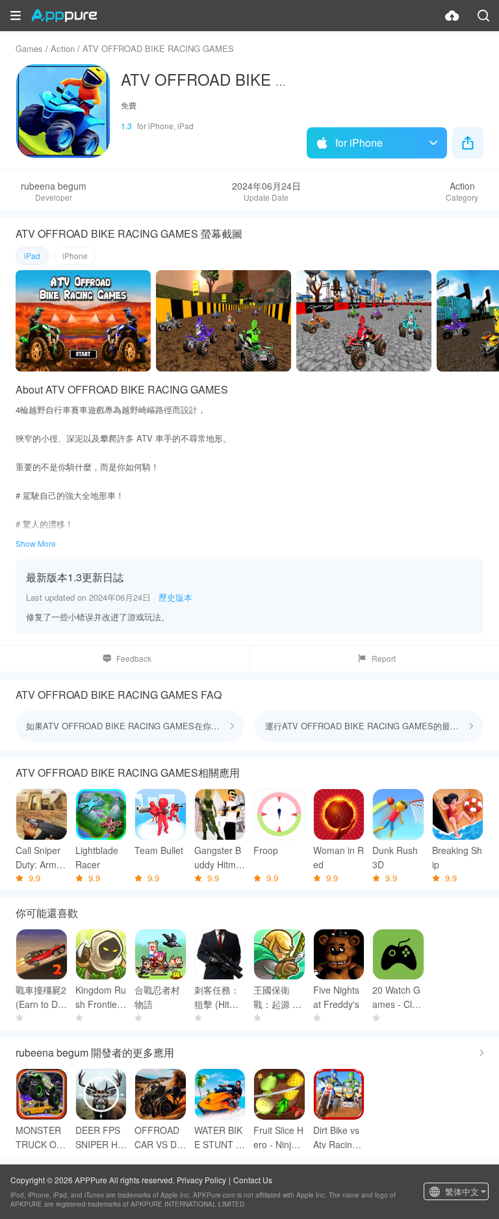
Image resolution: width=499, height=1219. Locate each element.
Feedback (133, 658)
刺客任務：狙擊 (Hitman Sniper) (218, 997)
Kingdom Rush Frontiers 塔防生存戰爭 (100, 997)
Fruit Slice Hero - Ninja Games (278, 1137)
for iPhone (359, 142)
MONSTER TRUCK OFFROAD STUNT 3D (39, 1137)
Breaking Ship (457, 857)
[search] (483, 15)
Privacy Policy (201, 1179)
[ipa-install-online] (452, 15)
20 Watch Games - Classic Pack (397, 997)
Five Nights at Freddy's (336, 997)
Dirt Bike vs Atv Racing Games (336, 1137)
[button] (15, 15)
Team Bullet (158, 850)
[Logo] (64, 15)
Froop (265, 850)
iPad (32, 255)
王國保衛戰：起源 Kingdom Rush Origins (277, 997)
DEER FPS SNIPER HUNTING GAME (99, 1137)
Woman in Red (338, 857)
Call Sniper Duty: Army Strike (38, 858)
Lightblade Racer (96, 857)
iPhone (75, 255)
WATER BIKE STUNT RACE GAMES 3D (218, 1137)
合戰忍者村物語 (157, 997)
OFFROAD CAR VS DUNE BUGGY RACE (158, 1137)
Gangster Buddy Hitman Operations (218, 858)
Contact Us (252, 1179)
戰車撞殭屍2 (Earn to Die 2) (41, 997)
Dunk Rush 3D (395, 857)
